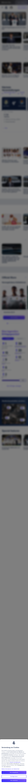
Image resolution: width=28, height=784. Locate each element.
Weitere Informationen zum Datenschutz (10, 769)
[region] (14, 761)
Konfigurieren (14, 776)
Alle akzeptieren (14, 772)
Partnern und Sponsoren (15, 762)
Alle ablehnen (14, 780)
